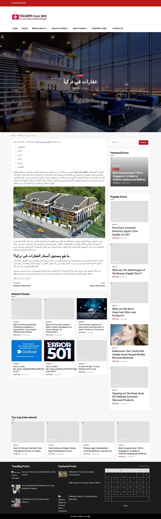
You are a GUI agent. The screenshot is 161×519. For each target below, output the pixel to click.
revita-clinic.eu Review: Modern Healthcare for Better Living (126, 176)
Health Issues (79, 28)
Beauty (114, 224)
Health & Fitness (59, 28)
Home (15, 28)
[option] (129, 173)
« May (125, 506)
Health (25, 28)
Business (80, 75)
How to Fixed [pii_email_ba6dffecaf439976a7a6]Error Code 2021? (59, 350)
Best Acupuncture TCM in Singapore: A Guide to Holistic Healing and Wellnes (133, 432)
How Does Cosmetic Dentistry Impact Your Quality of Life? (129, 211)
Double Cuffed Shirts (22, 284)
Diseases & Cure (99, 28)
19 (121, 489)
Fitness (50, 445)
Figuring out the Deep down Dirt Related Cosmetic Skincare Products (129, 377)
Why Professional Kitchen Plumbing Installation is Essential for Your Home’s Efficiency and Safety (27, 308)
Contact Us (117, 28)
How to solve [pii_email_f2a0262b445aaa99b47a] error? (27, 350)
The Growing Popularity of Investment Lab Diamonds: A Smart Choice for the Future (92, 308)
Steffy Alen (76, 88)
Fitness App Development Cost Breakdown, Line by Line (98, 432)
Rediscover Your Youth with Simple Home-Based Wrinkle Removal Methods (129, 334)
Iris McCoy (116, 183)
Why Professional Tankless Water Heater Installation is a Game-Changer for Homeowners (59, 308)
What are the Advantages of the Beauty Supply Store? (129, 253)
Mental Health (38, 28)
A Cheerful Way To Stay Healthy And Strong (92, 350)
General (86, 445)
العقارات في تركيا (44, 142)
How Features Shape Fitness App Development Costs (63, 432)
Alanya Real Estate (97, 284)
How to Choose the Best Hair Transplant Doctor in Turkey (28, 432)
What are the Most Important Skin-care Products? (129, 292)
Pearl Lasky (17, 335)
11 (115, 484)
